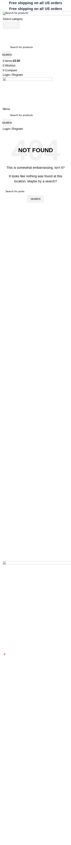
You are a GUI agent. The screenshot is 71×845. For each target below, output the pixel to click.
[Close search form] (4, 4)
